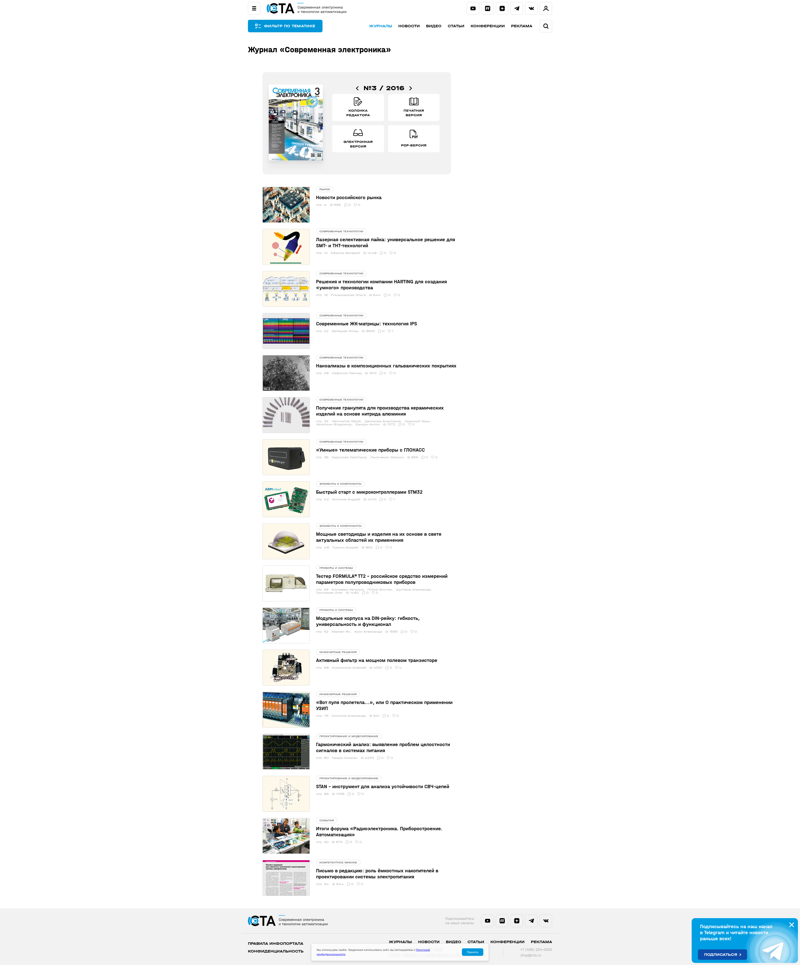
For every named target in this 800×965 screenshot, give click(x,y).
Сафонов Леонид (347, 373)
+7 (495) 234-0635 (536, 950)
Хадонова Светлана (349, 457)
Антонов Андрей (346, 499)
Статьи (456, 26)
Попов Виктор (380, 589)
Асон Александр (368, 631)
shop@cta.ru (530, 955)
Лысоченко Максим (387, 457)
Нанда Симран (345, 758)
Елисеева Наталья (347, 589)
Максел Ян (341, 631)
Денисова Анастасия (383, 421)
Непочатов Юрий (346, 421)
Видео (433, 26)
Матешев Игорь (345, 331)
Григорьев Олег (329, 592)
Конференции (488, 26)
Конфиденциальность (276, 951)
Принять (472, 952)
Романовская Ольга (348, 295)
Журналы (380, 26)
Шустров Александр (413, 589)
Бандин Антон (368, 424)
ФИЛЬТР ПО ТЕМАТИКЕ (289, 26)
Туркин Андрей (345, 547)
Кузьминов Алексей (349, 667)
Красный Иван (417, 421)
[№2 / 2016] (357, 88)
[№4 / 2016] (411, 88)
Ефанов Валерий (345, 253)
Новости (409, 26)
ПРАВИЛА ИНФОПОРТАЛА (275, 943)
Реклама (521, 26)
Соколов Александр (349, 716)
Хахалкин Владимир (333, 424)
